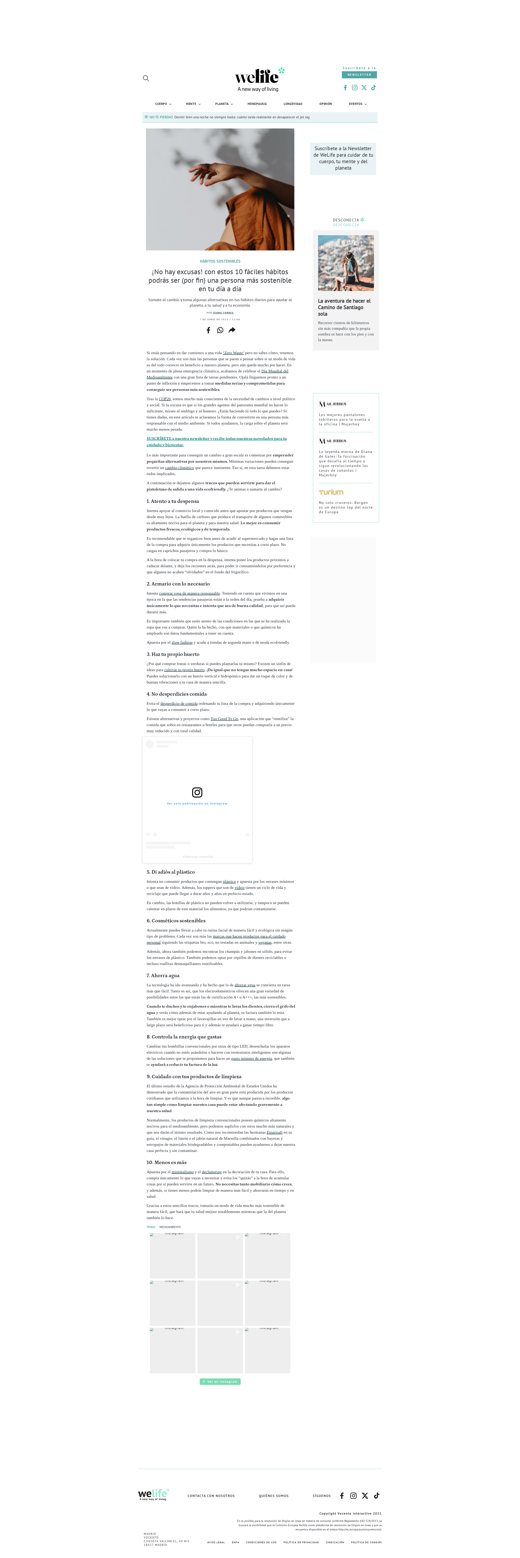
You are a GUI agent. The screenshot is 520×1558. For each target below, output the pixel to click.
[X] (364, 87)
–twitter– (365, 1494)
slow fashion (182, 642)
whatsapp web (220, 330)
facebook (208, 329)
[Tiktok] (373, 87)
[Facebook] (345, 87)
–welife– (377, 1494)
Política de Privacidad (301, 1542)
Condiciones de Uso (261, 1542)
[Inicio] (260, 91)
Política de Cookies (366, 1542)
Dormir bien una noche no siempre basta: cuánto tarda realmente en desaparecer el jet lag (242, 117)
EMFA (235, 1542)
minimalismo (183, 1172)
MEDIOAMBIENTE (170, 1227)
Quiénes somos (274, 1496)
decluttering (212, 1172)
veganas (265, 942)
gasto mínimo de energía (251, 1058)
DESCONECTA (346, 220)
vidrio (240, 887)
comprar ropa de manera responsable (189, 593)
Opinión (326, 104)
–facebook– (342, 1494)
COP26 (165, 399)
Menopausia (257, 104)
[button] (172, 1256)
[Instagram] (354, 87)
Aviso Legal (216, 1542)
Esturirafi (275, 1132)
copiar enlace (232, 330)
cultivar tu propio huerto (184, 669)
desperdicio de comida (179, 703)
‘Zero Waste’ (233, 352)
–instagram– (353, 1494)
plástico (229, 881)
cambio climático (179, 467)
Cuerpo (161, 104)
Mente (191, 104)
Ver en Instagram (222, 1381)
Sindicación (335, 1542)
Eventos (356, 104)
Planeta (222, 104)
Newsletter (360, 74)
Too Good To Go (224, 718)
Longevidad (293, 104)
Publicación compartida (198, 856)
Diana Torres (223, 312)
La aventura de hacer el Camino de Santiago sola (344, 307)
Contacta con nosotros (211, 1496)
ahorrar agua (245, 985)
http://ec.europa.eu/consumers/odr (359, 1529)
